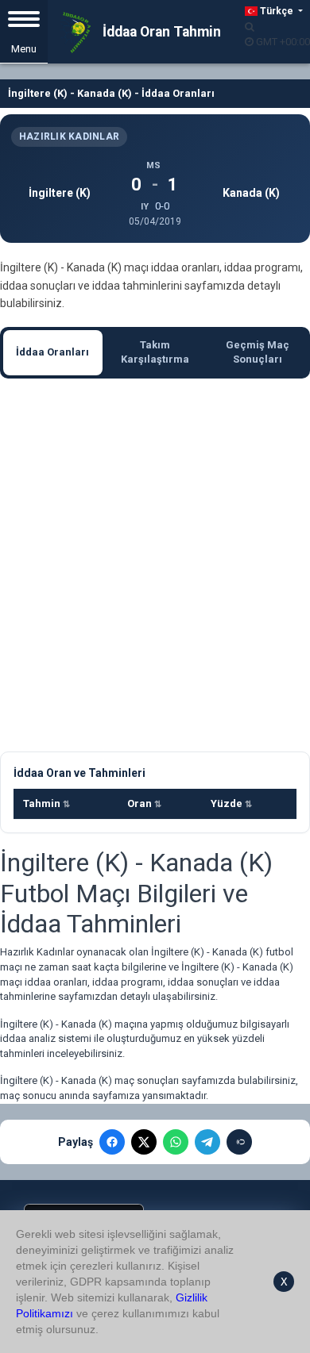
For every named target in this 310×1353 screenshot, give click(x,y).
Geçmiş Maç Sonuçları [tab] (257, 352)
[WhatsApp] (175, 1142)
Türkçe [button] (277, 11)
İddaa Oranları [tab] (52, 352)
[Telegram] (207, 1142)
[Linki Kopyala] (239, 1142)
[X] (144, 1142)
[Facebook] (112, 1142)
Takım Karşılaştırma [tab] (155, 352)
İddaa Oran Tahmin (160, 32)
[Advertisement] (155, 565)
